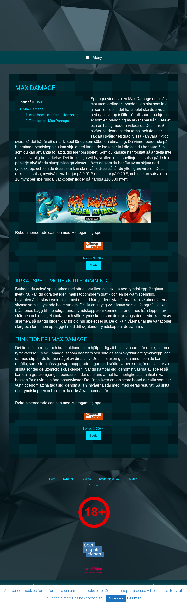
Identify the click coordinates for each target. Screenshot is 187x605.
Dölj (40, 102)
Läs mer (134, 598)
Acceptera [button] (116, 598)
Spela (93, 265)
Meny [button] (97, 57)
